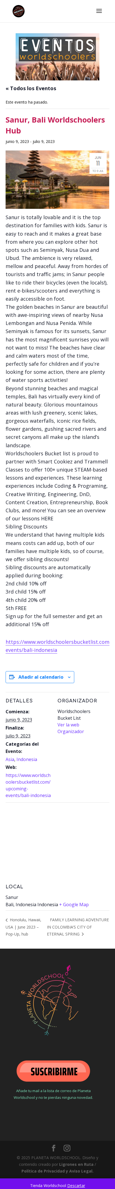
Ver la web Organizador (71, 728)
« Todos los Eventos (31, 88)
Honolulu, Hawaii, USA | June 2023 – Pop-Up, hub (23, 926)
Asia (10, 759)
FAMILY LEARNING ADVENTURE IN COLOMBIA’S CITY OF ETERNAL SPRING (78, 926)
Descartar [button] (76, 1185)
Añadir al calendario (40, 677)
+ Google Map (74, 904)
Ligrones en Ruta (76, 1164)
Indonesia (26, 759)
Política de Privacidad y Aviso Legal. (57, 1171)
